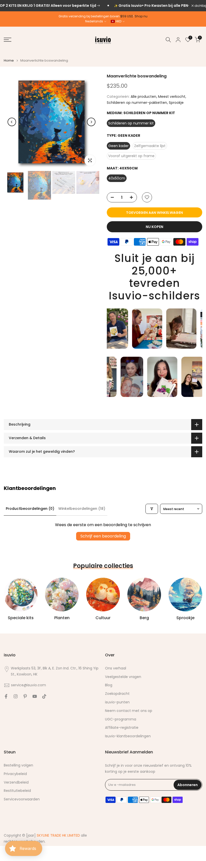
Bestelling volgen (18, 765)
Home (9, 60)
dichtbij (200, 5)
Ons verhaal (115, 668)
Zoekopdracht (117, 693)
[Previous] (12, 122)
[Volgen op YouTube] (34, 696)
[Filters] (151, 509)
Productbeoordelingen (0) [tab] (30, 508)
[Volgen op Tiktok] (44, 696)
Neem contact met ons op (128, 710)
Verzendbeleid (16, 782)
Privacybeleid (15, 774)
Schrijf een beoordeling (103, 536)
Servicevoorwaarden (22, 799)
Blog (108, 685)
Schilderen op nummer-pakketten (137, 102)
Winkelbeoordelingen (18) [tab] (81, 508)
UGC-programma (120, 719)
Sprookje (176, 102)
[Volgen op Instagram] (15, 696)
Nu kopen (154, 226)
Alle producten (143, 96)
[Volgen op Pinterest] (25, 696)
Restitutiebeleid (17, 790)
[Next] (91, 122)
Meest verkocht (171, 96)
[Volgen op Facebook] (6, 696)
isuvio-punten (117, 702)
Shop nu (141, 16)
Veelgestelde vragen (123, 676)
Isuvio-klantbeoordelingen (128, 736)
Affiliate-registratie (121, 727)
